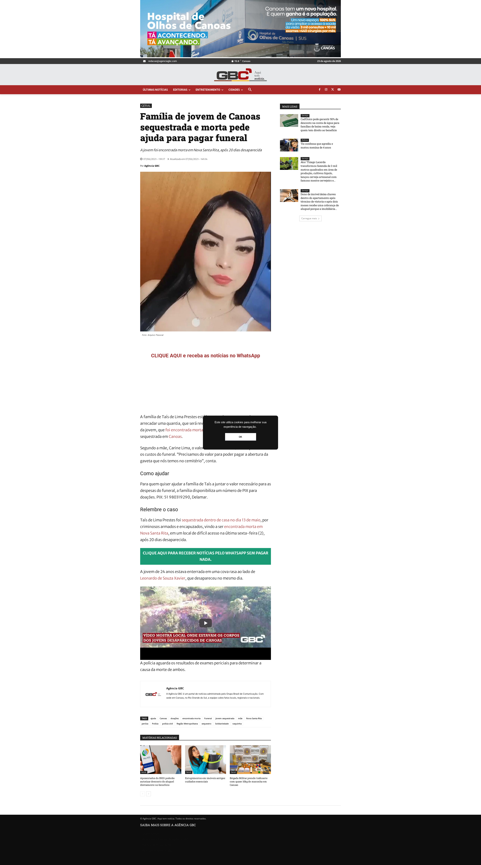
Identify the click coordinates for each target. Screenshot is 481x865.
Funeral (208, 718)
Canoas (175, 436)
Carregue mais (309, 218)
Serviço (305, 115)
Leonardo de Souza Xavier (162, 578)
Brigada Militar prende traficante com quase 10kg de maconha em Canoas (249, 781)
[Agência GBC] (153, 694)
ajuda (153, 718)
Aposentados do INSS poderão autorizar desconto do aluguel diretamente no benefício (157, 781)
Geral (146, 106)
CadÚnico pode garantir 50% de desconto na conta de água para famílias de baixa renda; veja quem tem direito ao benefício (320, 124)
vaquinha (237, 723)
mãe (240, 718)
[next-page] (148, 793)
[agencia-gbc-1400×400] (240, 56)
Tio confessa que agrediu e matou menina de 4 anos (317, 145)
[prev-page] (142, 793)
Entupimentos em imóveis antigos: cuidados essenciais (205, 779)
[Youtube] (339, 90)
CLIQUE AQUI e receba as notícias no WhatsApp (205, 356)
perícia (145, 723)
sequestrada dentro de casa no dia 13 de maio (221, 520)
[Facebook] (319, 90)
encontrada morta (191, 718)
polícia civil (167, 723)
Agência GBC (152, 165)
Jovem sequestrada (225, 718)
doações (175, 718)
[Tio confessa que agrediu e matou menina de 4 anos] (289, 145)
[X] (332, 90)
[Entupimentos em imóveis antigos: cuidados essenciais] (205, 759)
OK (240, 436)
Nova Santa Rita (254, 718)
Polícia (155, 723)
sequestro (206, 723)
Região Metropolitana (187, 723)
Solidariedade (222, 723)
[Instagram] (326, 90)
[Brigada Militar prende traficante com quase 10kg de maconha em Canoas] (250, 759)
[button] (249, 89)
